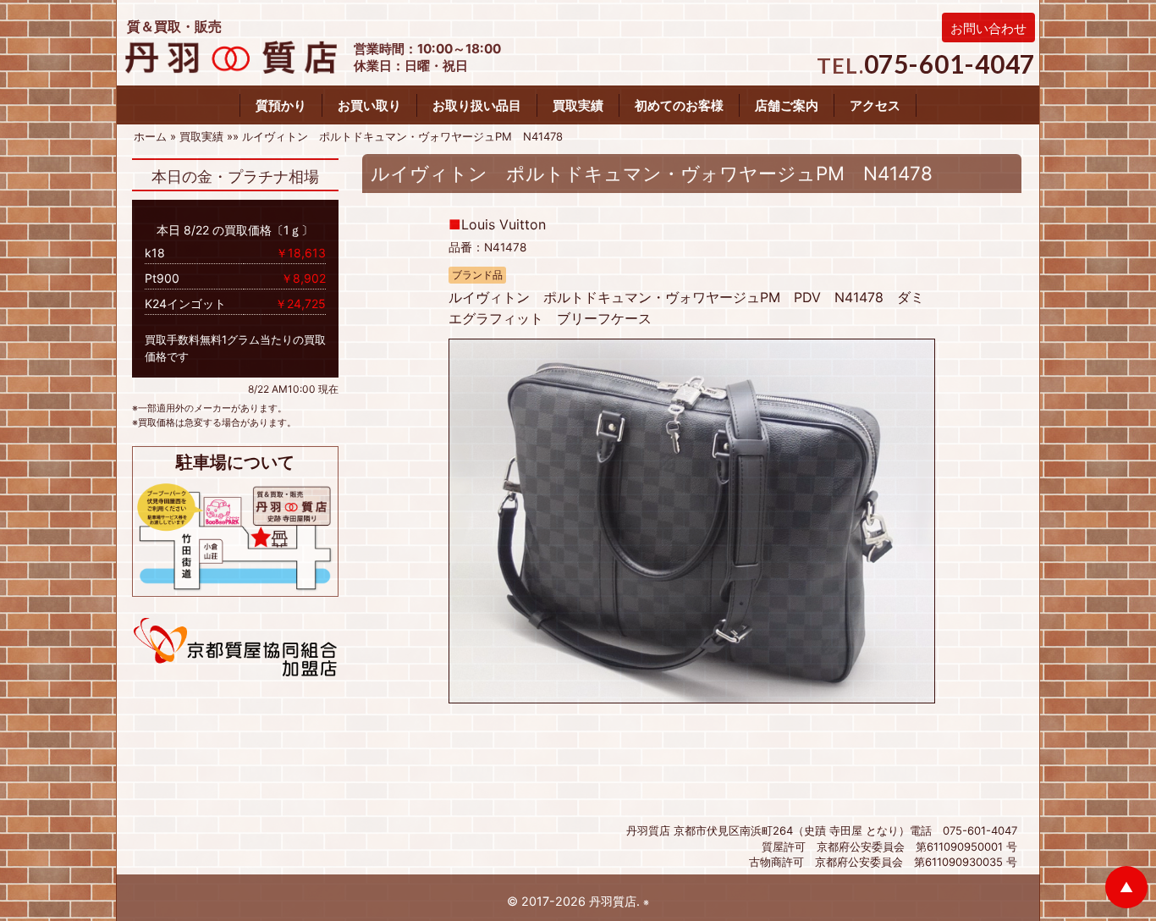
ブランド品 (477, 275)
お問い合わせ (988, 28)
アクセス (875, 105)
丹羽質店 (612, 901)
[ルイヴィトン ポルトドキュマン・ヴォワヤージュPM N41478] (692, 519)
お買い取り (369, 105)
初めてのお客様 (679, 105)
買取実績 (578, 105)
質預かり (281, 105)
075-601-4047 (950, 63)
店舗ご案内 (786, 105)
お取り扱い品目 (476, 105)
